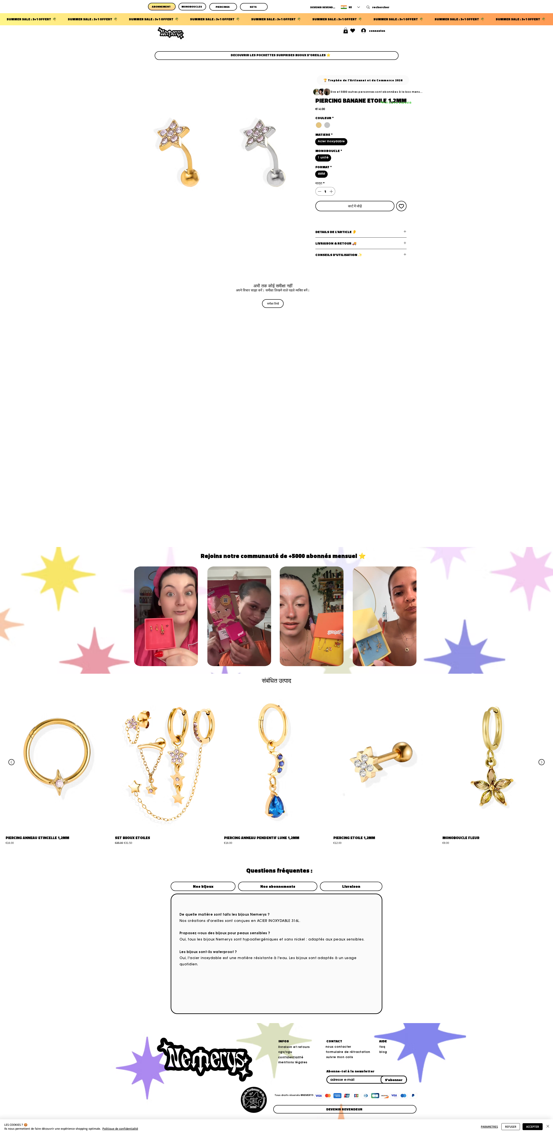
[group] (276, 768)
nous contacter (338, 1047)
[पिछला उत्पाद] (11, 762)
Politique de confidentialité (120, 1128)
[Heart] (352, 30)
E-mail (328, 1075)
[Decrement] (319, 191)
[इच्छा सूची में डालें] (401, 206)
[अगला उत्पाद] (542, 762)
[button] (345, 30)
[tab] (203, 886)
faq (382, 1047)
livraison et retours (294, 1047)
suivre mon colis (339, 1057)
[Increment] (332, 191)
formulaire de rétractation (348, 1052)
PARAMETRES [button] (489, 1126)
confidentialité (290, 1057)
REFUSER (510, 1126)
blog (383, 1052)
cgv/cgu (285, 1052)
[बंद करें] (547, 1127)
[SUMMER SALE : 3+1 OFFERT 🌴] (276, 19)
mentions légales (292, 1062)
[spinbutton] (325, 191)
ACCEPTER (532, 1126)
